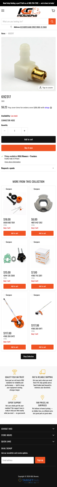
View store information (13, 162)
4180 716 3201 (36, 275)
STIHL (5, 225)
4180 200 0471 (36, 328)
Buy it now (29, 147)
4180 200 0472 (9, 336)
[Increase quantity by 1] (24, 130)
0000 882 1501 (9, 222)
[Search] (52, 21)
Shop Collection (28, 356)
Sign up (40, 460)
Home (3, 33)
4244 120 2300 (9, 275)
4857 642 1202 (36, 222)
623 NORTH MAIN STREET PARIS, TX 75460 (33, 27)
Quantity (4, 125)
